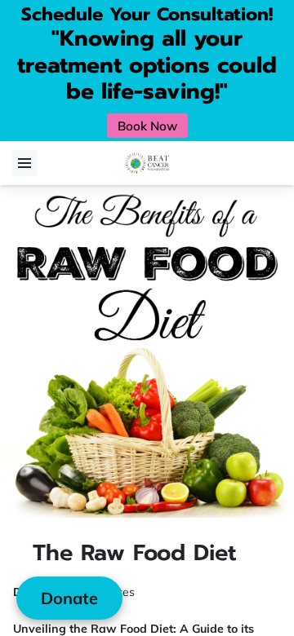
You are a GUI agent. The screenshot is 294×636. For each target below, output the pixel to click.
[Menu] (24, 163)
